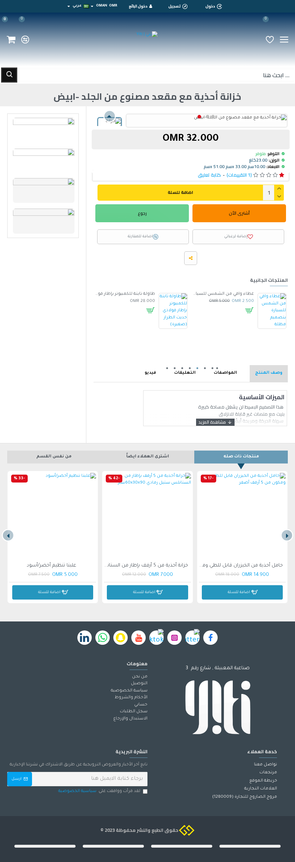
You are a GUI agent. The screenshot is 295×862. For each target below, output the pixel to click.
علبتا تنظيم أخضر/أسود (51, 565)
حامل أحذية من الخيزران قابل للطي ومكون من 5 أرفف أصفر (241, 565)
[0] (269, 39)
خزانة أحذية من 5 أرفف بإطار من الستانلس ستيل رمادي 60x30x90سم (146, 565)
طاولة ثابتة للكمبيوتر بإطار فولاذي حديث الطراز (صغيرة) (124, 294)
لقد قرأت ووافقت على (99, 791)
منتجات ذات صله (241, 457)
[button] (213, 116)
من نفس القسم (54, 457)
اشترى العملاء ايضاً (147, 457)
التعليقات (185, 373)
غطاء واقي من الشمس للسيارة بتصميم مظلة (223, 294)
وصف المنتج (268, 373)
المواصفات (225, 373)
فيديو (150, 373)
